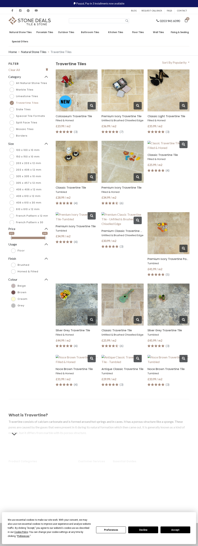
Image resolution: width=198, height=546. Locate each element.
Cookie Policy (90, 494)
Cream (22, 299)
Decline (143, 530)
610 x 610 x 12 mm (28, 209)
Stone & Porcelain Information (127, 480)
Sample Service (91, 482)
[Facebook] (12, 10)
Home (13, 52)
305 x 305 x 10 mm (28, 176)
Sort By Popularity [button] (174, 62)
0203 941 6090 (170, 21)
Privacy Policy (90, 488)
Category (14, 77)
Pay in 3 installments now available (104, 3)
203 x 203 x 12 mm (28, 163)
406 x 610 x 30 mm (28, 202)
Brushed (23, 265)
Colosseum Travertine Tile (74, 118)
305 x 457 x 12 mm (28, 183)
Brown (22, 292)
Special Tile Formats (30, 116)
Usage (12, 244)
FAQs (169, 10)
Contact (182, 10)
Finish (12, 258)
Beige (22, 286)
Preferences (111, 530)
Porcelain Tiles (21, 472)
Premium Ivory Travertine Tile (122, 118)
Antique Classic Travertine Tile (122, 371)
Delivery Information (89, 469)
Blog (134, 10)
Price (11, 229)
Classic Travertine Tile (71, 190)
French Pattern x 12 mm (32, 216)
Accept (175, 530)
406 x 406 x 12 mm (29, 189)
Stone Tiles (19, 466)
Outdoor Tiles (21, 478)
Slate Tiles (23, 109)
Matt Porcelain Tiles (56, 480)
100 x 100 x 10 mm (28, 150)
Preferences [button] (23, 536)
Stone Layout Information (124, 491)
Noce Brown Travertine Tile (74, 371)
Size (11, 143)
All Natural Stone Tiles (31, 83)
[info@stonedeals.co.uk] (36, 10)
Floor (21, 250)
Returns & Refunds (93, 476)
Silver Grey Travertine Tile (73, 332)
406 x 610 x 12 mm (28, 196)
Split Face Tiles (26, 122)
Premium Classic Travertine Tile (123, 233)
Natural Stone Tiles (33, 52)
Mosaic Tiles (25, 129)
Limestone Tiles (27, 96)
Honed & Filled (28, 271)
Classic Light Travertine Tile (166, 118)
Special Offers (20, 41)
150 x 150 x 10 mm (28, 156)
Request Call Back (152, 10)
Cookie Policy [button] (21, 532)
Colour (12, 279)
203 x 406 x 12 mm (28, 170)
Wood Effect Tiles (58, 494)
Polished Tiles (56, 472)
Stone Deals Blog (127, 466)
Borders (21, 136)
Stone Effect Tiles (58, 488)
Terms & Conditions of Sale (93, 502)
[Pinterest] (28, 10)
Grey (21, 305)
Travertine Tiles (27, 103)
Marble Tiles (24, 89)
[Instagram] (20, 10)
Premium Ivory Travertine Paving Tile (173, 261)
